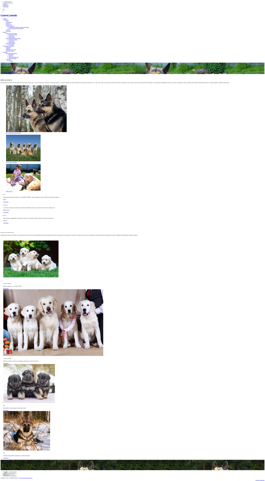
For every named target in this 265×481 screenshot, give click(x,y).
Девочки (8, 48)
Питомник (5, 19)
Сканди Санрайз (9, 15)
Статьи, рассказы (10, 26)
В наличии (11, 36)
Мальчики (8, 47)
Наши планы (12, 37)
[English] (3, 10)
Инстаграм (5, 6)
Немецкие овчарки (10, 43)
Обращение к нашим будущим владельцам (19, 27)
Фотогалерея (9, 24)
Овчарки (5, 52)
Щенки (5, 32)
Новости (8, 23)
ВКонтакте (5, 5)
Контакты (8, 31)
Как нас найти (13, 475)
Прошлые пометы (13, 34)
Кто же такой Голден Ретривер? (16, 28)
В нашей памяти (10, 50)
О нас (7, 21)
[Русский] (3, 9)
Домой (4, 18)
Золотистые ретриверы (11, 33)
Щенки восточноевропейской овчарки (12, 73)
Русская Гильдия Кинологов (25, 478)
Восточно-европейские (11, 53)
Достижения (9, 22)
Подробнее (5, 202)
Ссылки (8, 29)
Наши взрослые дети (11, 49)
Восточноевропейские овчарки (13, 38)
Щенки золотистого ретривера (10, 72)
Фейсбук (5, 4)
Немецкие (8, 59)
